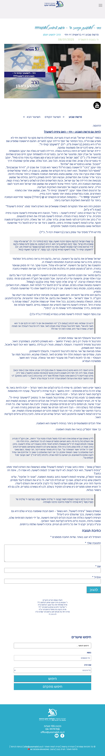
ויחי (66, 34)
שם (98, 566)
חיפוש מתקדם (52, 687)
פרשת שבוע (92, 34)
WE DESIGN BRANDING (39, 749)
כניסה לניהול (16, 746)
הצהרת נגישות (68, 746)
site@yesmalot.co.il (33, 746)
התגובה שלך (93, 543)
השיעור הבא (33, 117)
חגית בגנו (60, 749)
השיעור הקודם (53, 117)
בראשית (76, 34)
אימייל (96, 577)
